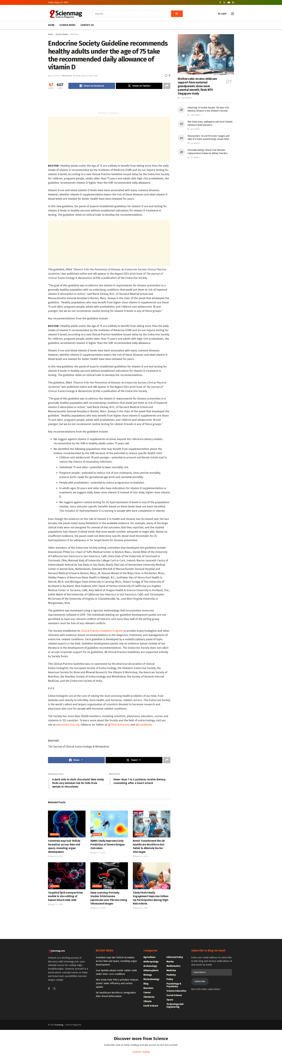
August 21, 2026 (56, 856)
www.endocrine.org (67, 724)
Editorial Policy (174, 957)
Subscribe (200, 981)
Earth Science (150, 1005)
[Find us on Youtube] (229, 2)
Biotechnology (151, 979)
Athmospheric (151, 970)
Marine (170, 961)
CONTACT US (87, 25)
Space (169, 999)
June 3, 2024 (53, 75)
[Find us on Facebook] (220, 2)
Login (223, 13)
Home (50, 34)
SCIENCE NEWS (67, 25)
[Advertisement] (109, 102)
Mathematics (173, 966)
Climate (147, 1001)
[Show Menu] (232, 14)
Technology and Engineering (174, 1005)
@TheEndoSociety (119, 724)
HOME (51, 25)
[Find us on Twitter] (224, 2)
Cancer (147, 992)
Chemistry (148, 997)
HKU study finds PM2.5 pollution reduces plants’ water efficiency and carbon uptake (117, 983)
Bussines (148, 988)
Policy (169, 979)
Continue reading (141, 1051)
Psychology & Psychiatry (173, 985)
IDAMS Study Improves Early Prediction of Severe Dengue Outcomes (107, 844)
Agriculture (149, 957)
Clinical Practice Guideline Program (102, 630)
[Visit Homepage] (65, 14)
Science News (62, 34)
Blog (146, 983)
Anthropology (150, 961)
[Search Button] (177, 13)
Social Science (174, 995)
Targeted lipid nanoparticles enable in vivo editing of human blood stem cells (65, 896)
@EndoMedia (144, 724)
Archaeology (150, 966)
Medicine (75, 34)
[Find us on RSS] (233, 2)
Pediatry (171, 974)
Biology (147, 974)
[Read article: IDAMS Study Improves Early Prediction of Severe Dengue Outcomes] (109, 824)
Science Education (176, 991)
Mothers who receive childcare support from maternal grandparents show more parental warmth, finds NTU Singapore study (197, 86)
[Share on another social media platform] (166, 86)
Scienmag (59, 1025)
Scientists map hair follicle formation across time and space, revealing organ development (116, 961)
